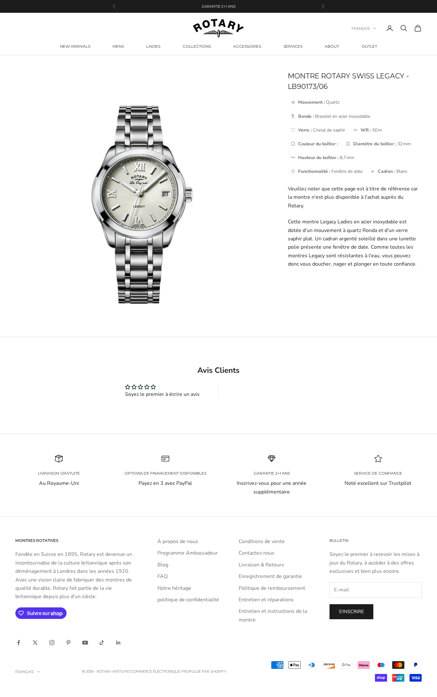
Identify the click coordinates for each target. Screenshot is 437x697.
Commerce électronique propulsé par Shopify (178, 671)
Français (361, 28)
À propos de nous (177, 541)
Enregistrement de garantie (270, 576)
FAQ (162, 576)
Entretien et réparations (266, 599)
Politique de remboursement (272, 588)
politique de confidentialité (188, 599)
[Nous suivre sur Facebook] (18, 642)
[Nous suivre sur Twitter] (35, 642)
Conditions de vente (262, 541)
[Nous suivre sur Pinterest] (68, 642)
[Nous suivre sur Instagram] (52, 642)
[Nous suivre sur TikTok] (102, 642)
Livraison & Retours (261, 564)
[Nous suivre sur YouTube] (85, 642)
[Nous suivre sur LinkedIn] (118, 642)
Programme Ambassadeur (187, 553)
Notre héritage (174, 588)
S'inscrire (351, 611)
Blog (162, 564)
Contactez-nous (256, 553)
